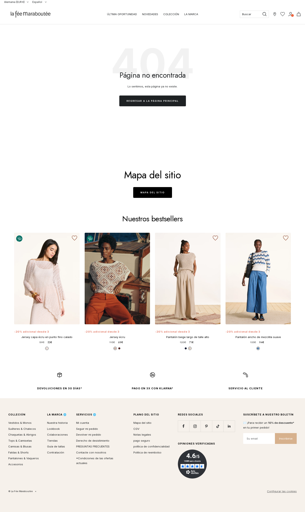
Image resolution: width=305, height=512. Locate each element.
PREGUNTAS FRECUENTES (93, 446)
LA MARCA (191, 14)
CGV (136, 428)
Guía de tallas (56, 446)
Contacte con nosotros (91, 452)
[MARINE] (185, 348)
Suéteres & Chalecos (22, 428)
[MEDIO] (258, 348)
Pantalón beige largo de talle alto (187, 337)
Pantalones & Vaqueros (23, 458)
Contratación (55, 452)
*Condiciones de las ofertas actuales (94, 461)
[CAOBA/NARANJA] (119, 348)
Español (37, 2)
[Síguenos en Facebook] (183, 426)
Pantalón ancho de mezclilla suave (258, 337)
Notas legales (142, 434)
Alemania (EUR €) (14, 2)
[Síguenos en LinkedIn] (229, 426)
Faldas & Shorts (18, 452)
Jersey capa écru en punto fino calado (46, 337)
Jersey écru (117, 337)
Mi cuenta (82, 422)
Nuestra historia (57, 422)
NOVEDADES (150, 14)
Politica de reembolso (147, 452)
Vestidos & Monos (20, 422)
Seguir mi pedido (87, 428)
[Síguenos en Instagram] (195, 426)
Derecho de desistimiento (92, 440)
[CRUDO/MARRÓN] (115, 348)
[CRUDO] (46, 348)
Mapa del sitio (152, 192)
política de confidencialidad (151, 446)
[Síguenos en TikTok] (217, 426)
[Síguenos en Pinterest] (206, 426)
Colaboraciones (57, 434)
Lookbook (53, 428)
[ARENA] (189, 348)
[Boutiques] (275, 14)
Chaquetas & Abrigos (22, 434)
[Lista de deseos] (283, 14)
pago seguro (141, 440)
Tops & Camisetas (20, 440)
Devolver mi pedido (88, 434)
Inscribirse (286, 438)
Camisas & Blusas (20, 446)
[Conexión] (290, 14)
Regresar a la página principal (153, 100)
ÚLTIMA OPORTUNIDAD (122, 14)
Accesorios (15, 464)
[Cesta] (298, 14)
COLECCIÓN (171, 14)
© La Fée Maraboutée (20, 491)
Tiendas (52, 440)
